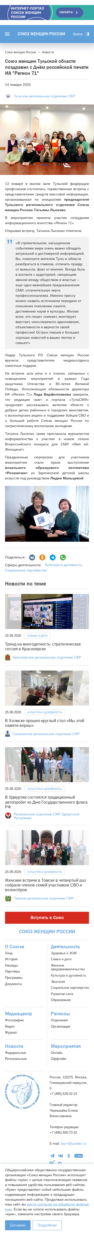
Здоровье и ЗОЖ (64, 953)
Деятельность (65, 947)
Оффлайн (58, 1059)
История (11, 959)
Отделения (59, 1020)
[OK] (68, 1156)
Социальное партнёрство (26, 570)
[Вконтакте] (32, 557)
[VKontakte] (60, 1156)
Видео (10, 1026)
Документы (13, 984)
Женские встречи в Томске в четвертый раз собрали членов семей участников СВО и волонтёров (45, 885)
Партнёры (12, 971)
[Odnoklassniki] (42, 557)
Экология (58, 982)
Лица (9, 953)
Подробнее (47, 1225)
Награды (11, 965)
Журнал (11, 1032)
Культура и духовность (63, 565)
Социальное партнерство (70, 988)
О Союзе (14, 947)
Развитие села (62, 994)
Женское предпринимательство (68, 967)
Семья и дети (38, 636)
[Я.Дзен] (78, 1156)
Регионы (60, 1014)
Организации (60, 1026)
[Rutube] (52, 1163)
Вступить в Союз (47, 917)
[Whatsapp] (63, 557)
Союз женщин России (41, 34)
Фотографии (14, 1020)
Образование (61, 1000)
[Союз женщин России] (22, 1092)
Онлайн (56, 1053)
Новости (14, 1046)
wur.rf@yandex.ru (73, 1143)
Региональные (16, 1059)
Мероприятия (66, 1046)
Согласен (18, 1225)
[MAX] (60, 1163)
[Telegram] (53, 557)
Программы (13, 978)
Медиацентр (18, 1014)
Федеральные (15, 1053)
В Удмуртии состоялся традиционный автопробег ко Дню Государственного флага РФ (46, 802)
